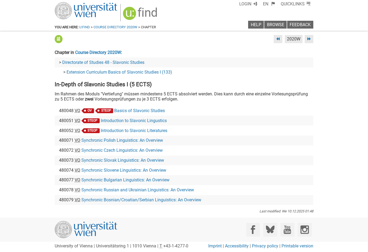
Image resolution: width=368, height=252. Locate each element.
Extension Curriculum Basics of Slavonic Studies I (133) (119, 72)
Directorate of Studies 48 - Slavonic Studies (103, 62)
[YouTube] (287, 230)
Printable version (297, 245)
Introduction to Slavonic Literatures (134, 130)
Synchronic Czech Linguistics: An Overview (122, 150)
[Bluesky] (270, 230)
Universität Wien (73, 4)
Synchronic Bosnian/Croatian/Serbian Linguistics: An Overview (141, 199)
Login (245, 3)
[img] (140, 15)
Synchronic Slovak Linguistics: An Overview (122, 160)
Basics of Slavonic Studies (139, 110)
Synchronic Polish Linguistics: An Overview (122, 140)
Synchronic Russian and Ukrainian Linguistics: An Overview (137, 189)
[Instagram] (304, 230)
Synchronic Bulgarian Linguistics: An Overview (125, 179)
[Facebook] (253, 230)
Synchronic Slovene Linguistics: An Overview (123, 170)
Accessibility (237, 245)
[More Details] (59, 39)
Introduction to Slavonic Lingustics (134, 120)
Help (256, 24)
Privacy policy (265, 245)
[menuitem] (269, 4)
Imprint (215, 245)
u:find (84, 27)
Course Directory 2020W (115, 27)
